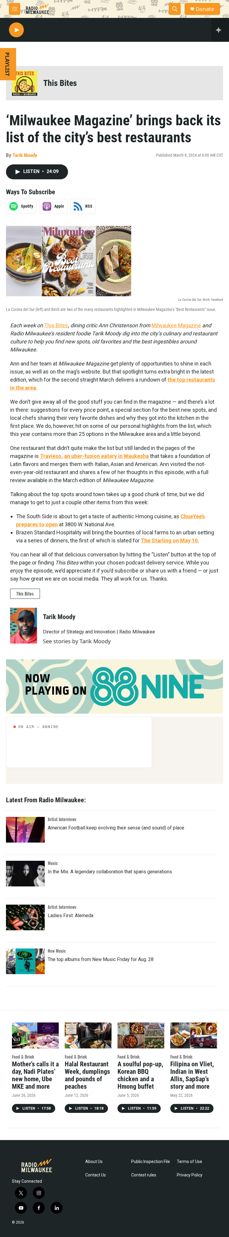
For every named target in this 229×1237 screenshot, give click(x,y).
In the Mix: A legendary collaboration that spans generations (110, 871)
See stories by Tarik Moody (77, 641)
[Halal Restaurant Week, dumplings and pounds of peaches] (88, 1035)
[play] (16, 30)
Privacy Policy (189, 1175)
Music (53, 863)
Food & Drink (23, 1057)
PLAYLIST (7, 64)
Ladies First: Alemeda (70, 915)
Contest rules (143, 1175)
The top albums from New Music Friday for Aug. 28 (101, 959)
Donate (205, 9)
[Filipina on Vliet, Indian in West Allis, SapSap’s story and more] (193, 1035)
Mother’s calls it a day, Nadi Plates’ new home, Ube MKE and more (35, 1075)
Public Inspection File (150, 1161)
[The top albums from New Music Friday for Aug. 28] (25, 961)
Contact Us (95, 1175)
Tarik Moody (25, 155)
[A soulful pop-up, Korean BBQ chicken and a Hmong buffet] (140, 1035)
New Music (57, 951)
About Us (94, 1161)
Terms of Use (189, 1161)
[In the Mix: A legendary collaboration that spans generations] (25, 873)
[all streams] (220, 30)
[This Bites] (24, 83)
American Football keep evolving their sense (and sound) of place (116, 828)
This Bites (60, 83)
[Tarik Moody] (23, 626)
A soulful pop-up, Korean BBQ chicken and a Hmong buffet (140, 1075)
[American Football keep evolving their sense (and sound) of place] (25, 830)
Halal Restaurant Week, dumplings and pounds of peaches (87, 1075)
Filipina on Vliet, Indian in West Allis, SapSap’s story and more (192, 1075)
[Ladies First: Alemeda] (25, 917)
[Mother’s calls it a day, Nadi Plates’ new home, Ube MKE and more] (35, 1035)
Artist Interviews (62, 819)
